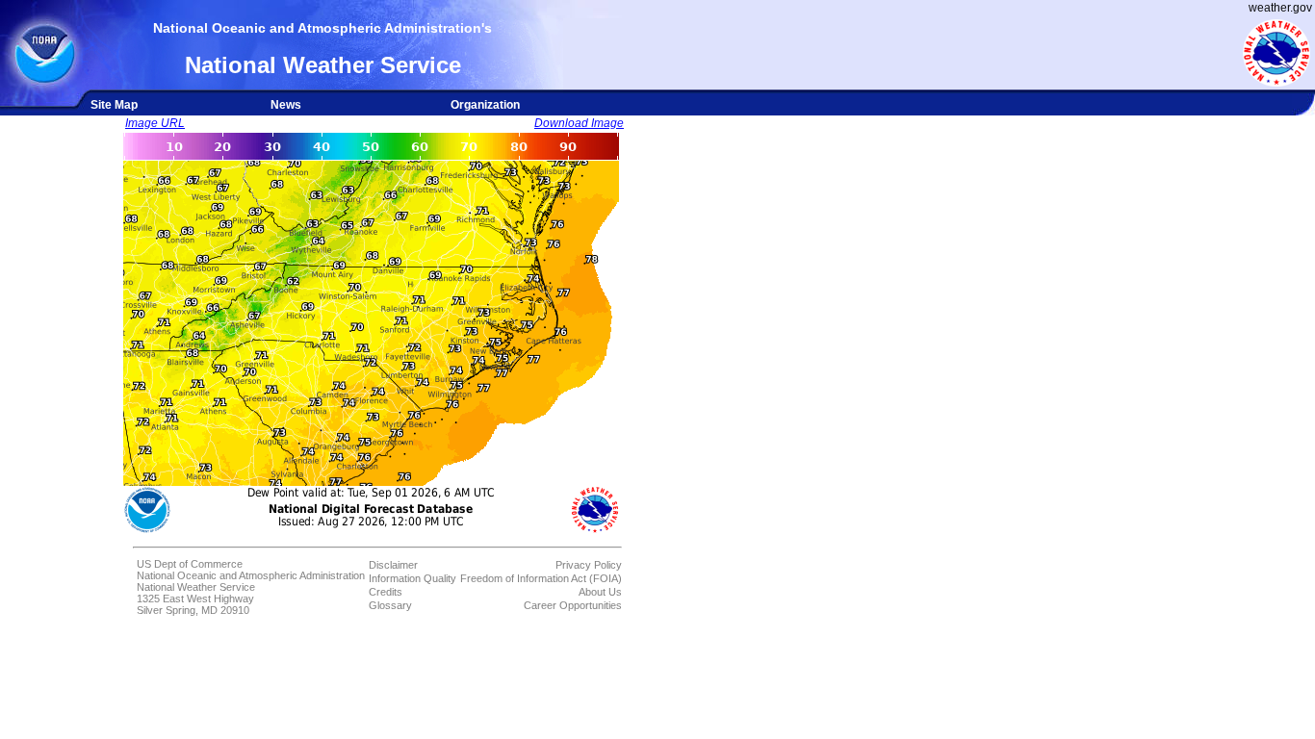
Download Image (579, 123)
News (286, 105)
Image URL (155, 123)
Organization (485, 105)
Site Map (114, 105)
